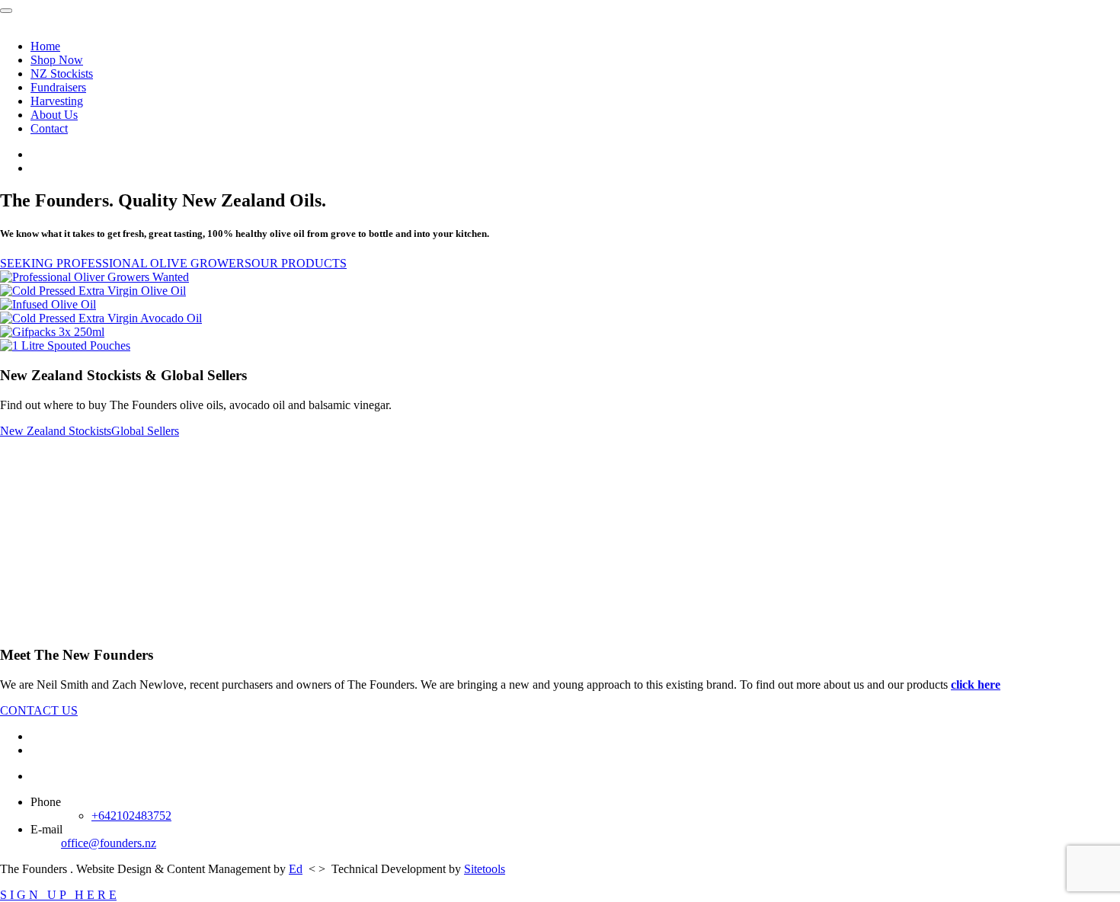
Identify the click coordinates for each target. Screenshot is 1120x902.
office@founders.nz (108, 842)
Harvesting (56, 100)
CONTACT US (39, 710)
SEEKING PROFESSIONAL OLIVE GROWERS (125, 263)
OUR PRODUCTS (299, 263)
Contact (49, 128)
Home (45, 46)
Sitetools (484, 868)
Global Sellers (145, 430)
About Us (54, 114)
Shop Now (56, 59)
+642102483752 (131, 815)
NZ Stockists (61, 73)
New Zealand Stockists (55, 430)
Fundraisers (58, 87)
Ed (295, 868)
